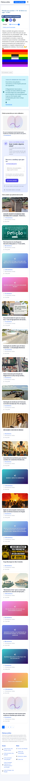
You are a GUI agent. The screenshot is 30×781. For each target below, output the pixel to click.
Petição (5, 24)
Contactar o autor (8, 72)
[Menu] (27, 2)
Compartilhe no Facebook (12, 16)
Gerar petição (13, 180)
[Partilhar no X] (6, 20)
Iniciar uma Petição (19, 2)
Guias (4, 746)
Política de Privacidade (9, 27)
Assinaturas (15, 24)
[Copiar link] (14, 20)
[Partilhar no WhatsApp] (3, 20)
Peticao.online (5, 2)
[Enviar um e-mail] (10, 20)
